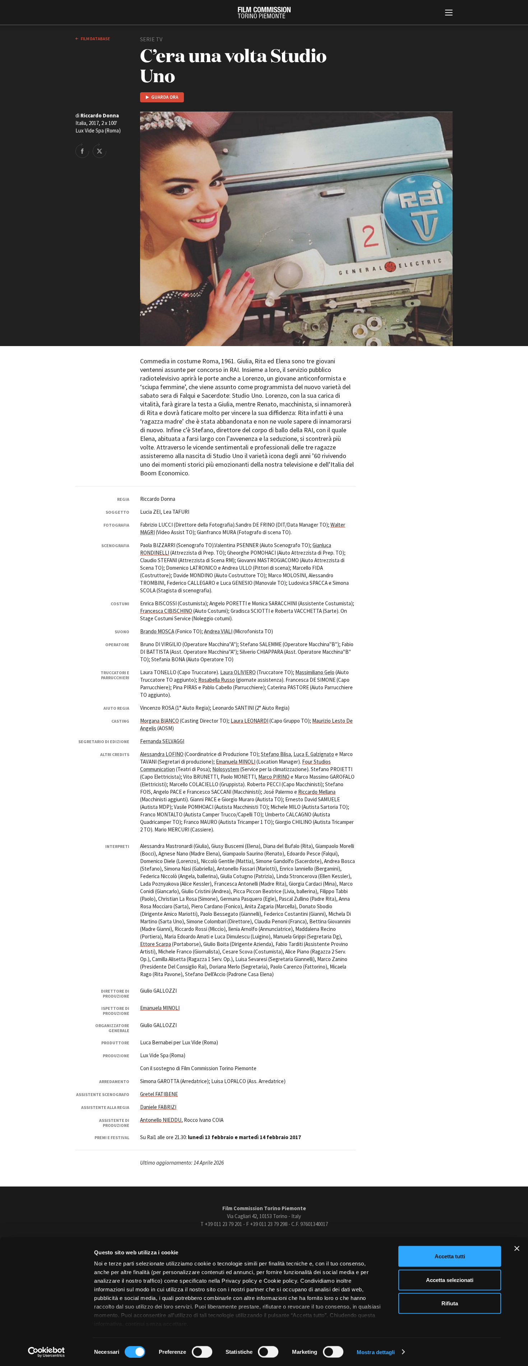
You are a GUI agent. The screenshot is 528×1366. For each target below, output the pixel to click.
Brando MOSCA (157, 631)
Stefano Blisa (276, 754)
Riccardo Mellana (316, 791)
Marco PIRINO (274, 776)
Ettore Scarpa (155, 944)
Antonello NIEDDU (160, 1119)
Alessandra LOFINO (162, 754)
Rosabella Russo (216, 679)
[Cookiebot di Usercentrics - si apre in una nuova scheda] (46, 1352)
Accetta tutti (450, 1256)
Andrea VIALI (218, 631)
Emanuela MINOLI (235, 761)
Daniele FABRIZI (158, 1107)
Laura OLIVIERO (238, 672)
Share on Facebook (82, 150)
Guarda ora (164, 97)
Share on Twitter (99, 150)
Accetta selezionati (449, 1280)
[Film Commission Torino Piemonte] (264, 12)
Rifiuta (449, 1303)
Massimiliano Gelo (314, 672)
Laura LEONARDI (249, 720)
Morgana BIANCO (159, 720)
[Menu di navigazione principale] (449, 13)
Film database (95, 38)
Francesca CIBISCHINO (166, 610)
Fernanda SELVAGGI (162, 741)
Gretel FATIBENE (159, 1094)
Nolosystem (225, 769)
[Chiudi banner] (516, 1248)
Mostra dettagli (376, 1352)
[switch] (202, 1351)
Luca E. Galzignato (313, 754)
